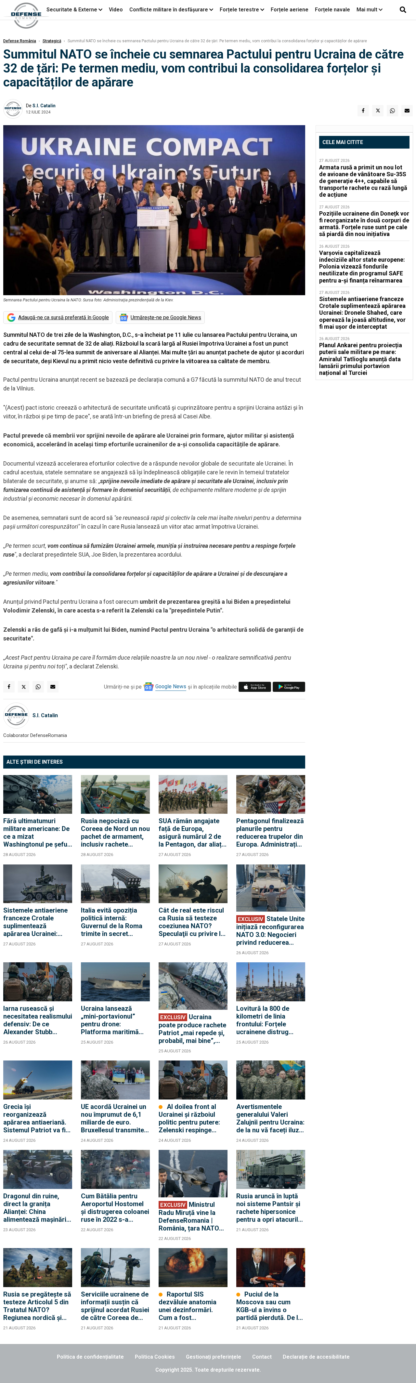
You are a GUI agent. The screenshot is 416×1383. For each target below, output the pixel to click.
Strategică (52, 41)
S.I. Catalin (44, 105)
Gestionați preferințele (213, 1357)
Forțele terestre (239, 10)
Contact (262, 1357)
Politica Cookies (155, 1357)
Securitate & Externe (71, 10)
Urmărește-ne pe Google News (166, 317)
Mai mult (368, 10)
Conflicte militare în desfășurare (168, 10)
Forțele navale (332, 10)
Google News (170, 686)
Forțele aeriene (289, 10)
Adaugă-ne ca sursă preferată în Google (63, 317)
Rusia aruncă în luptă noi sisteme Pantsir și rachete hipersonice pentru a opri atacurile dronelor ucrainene (269, 1207)
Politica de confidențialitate (90, 1357)
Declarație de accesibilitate (316, 1357)
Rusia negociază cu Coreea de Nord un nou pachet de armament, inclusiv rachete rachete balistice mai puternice (115, 832)
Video (116, 10)
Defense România (19, 41)
